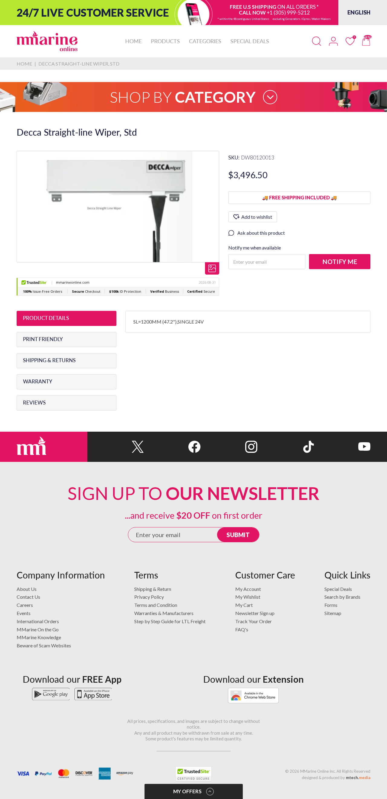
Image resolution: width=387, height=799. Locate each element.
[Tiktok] (285, 446)
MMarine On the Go (38, 629)
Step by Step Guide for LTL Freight (170, 621)
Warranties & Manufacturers (164, 613)
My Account (248, 589)
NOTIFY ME (339, 261)
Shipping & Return (152, 589)
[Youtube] (342, 446)
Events (24, 613)
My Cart (244, 605)
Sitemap (332, 613)
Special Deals (338, 589)
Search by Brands (342, 597)
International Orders (38, 621)
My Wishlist (247, 597)
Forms (330, 605)
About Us (27, 589)
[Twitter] (115, 446)
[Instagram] (228, 446)
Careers (25, 605)
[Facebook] (172, 446)
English (358, 12)
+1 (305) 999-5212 (288, 12)
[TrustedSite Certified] (193, 773)
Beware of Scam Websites (44, 645)
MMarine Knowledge (39, 637)
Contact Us (28, 597)
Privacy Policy (149, 597)
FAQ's (241, 629)
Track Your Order (253, 621)
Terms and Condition (155, 605)
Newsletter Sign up (255, 613)
